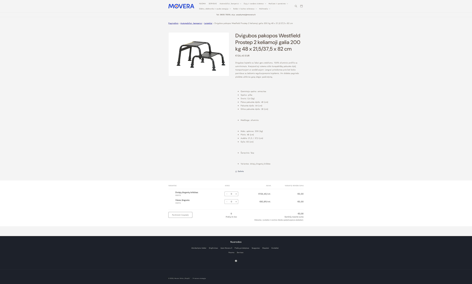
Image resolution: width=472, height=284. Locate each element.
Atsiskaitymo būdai (198, 248)
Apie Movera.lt (226, 248)
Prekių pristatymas (242, 248)
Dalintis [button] (241, 171)
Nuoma (231, 252)
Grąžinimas (213, 248)
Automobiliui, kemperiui (191, 23)
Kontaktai (275, 248)
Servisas (240, 252)
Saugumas (256, 248)
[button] (230, 3)
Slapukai (265, 248)
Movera (176, 278)
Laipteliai (208, 23)
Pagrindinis (173, 23)
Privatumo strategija (199, 278)
